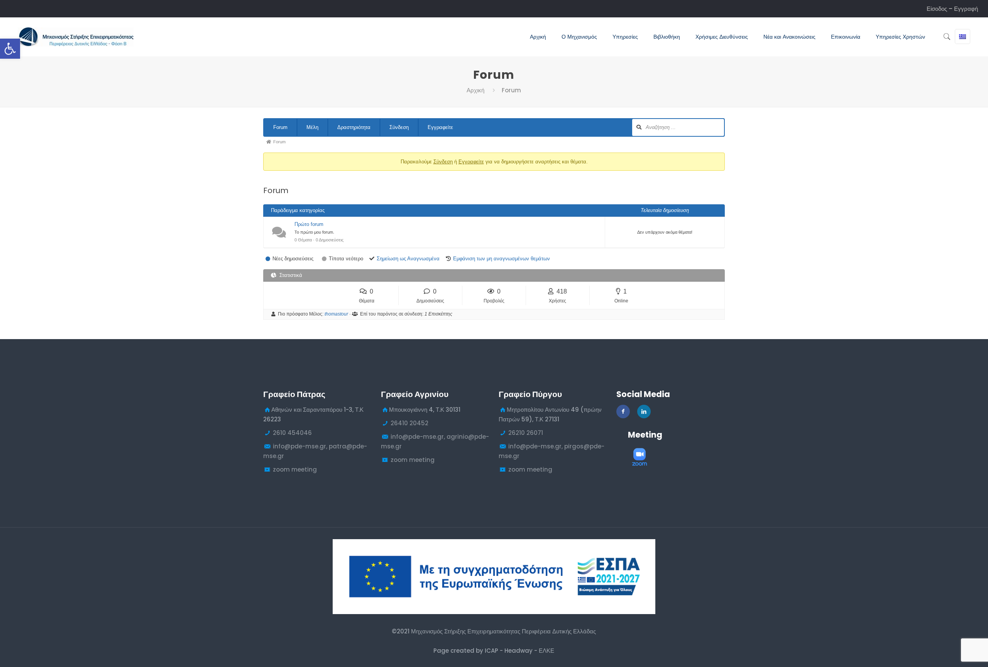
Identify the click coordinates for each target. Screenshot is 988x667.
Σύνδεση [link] (399, 127)
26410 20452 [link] (409, 423)
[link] (10, 49)
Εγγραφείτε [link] (440, 127)
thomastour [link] (336, 314)
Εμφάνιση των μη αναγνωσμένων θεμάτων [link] (501, 258)
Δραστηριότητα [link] (353, 127)
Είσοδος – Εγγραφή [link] (952, 9)
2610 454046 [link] (292, 433)
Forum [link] (280, 127)
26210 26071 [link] (525, 433)
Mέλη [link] (312, 127)
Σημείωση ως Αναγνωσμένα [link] (408, 258)
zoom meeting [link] (295, 469)
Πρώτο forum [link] (308, 224)
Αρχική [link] (475, 90)
